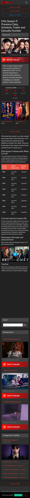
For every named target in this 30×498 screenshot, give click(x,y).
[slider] (8, 260)
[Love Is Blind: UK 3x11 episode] (18, 110)
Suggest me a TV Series (15, 15)
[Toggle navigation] (26, 2)
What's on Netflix (15, 131)
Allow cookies (18, 495)
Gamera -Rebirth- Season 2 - (14, 473)
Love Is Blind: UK (17, 121)
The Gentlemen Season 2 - (13, 465)
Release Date (6, 34)
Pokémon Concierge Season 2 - (14, 469)
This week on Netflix (15, 11)
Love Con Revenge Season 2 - (14, 477)
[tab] (12, 127)
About (25, 495)
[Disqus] (15, 294)
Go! (25, 325)
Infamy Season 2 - (11, 461)
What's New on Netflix (15, 7)
